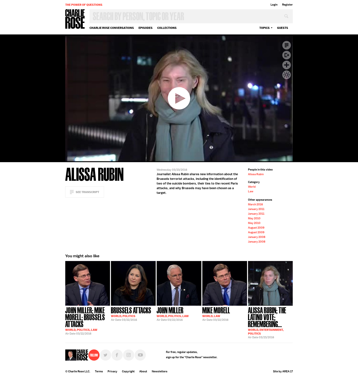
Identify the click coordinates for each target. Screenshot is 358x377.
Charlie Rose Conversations (112, 28)
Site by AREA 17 (283, 371)
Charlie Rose (75, 19)
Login (274, 5)
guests (282, 28)
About (143, 371)
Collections (167, 28)
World (252, 187)
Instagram (128, 355)
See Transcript (87, 192)
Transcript (286, 45)
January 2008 (256, 237)
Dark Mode (286, 75)
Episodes (146, 28)
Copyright (128, 371)
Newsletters (159, 371)
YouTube (140, 355)
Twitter (105, 355)
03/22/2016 (85, 320)
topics (264, 28)
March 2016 (255, 204)
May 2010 (254, 218)
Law (250, 191)
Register (287, 5)
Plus (286, 65)
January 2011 (256, 209)
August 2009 (256, 228)
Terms (99, 371)
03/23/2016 (267, 322)
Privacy (112, 371)
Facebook (117, 355)
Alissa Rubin (256, 174)
